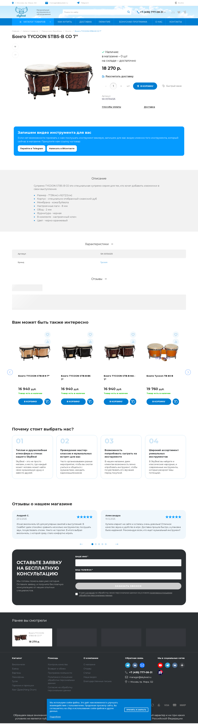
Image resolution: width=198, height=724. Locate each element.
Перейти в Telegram (31, 148)
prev (81, 544)
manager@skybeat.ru (58, 3)
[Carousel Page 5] (106, 544)
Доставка (149, 107)
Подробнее (55, 716)
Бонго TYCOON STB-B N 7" (33, 375)
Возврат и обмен (57, 668)
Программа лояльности (60, 673)
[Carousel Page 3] (99, 544)
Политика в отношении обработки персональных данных (61, 680)
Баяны (15, 668)
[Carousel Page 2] (96, 544)
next (116, 544)
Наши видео (90, 677)
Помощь (53, 658)
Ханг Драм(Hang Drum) (24, 689)
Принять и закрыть (136, 710)
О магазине (89, 664)
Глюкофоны (18, 677)
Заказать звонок (128, 586)
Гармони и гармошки (23, 685)
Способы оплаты (111, 107)
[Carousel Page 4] (102, 544)
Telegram (85, 3)
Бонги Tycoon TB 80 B (160, 375)
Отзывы (87, 668)
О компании (90, 658)
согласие (90, 593)
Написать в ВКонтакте (62, 148)
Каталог (17, 658)
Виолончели (18, 664)
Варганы (16, 673)
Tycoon (103, 262)
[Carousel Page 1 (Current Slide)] (92, 544)
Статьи (86, 673)
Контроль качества (58, 664)
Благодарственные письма (97, 681)
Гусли (15, 681)
